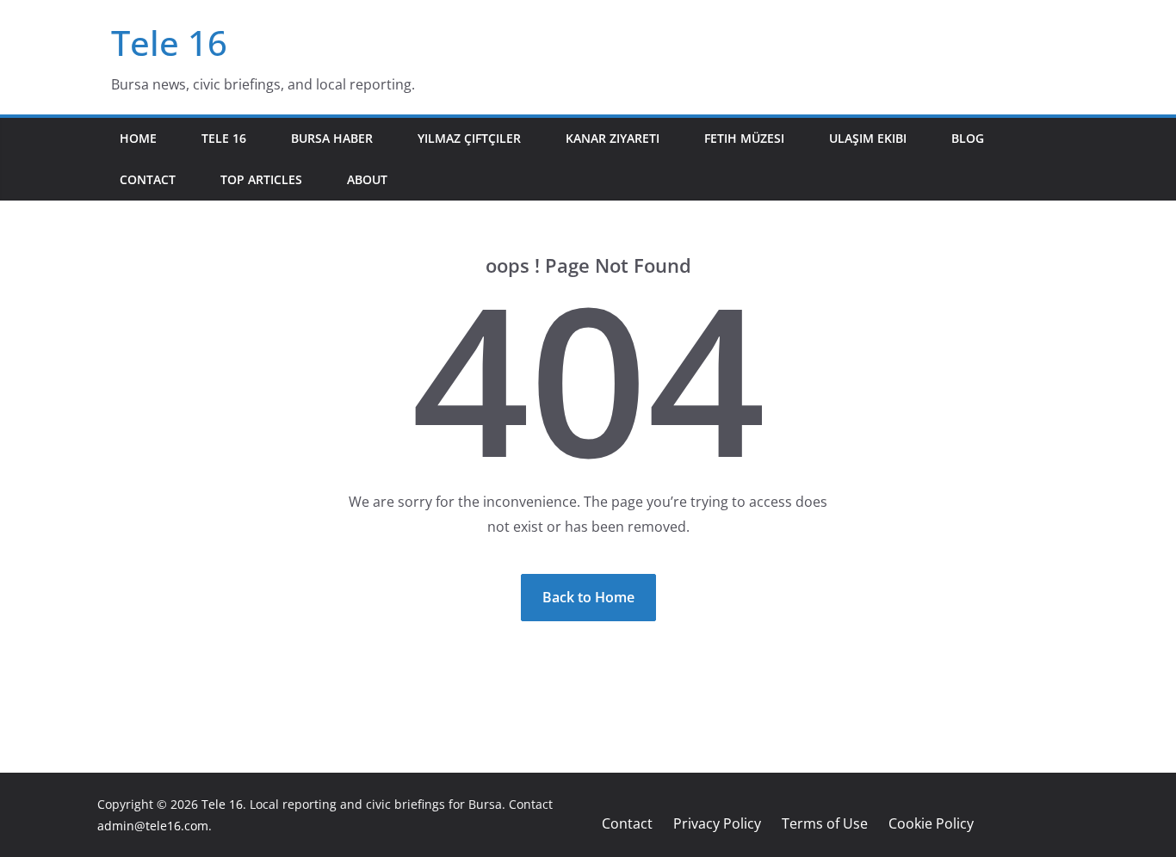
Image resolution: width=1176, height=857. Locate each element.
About (367, 179)
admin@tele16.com (152, 825)
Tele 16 (169, 42)
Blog (967, 138)
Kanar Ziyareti (612, 138)
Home (138, 138)
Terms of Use (825, 823)
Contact (148, 179)
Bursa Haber (332, 138)
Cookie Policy (931, 823)
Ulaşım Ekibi (868, 138)
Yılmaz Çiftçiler (469, 138)
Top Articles (261, 179)
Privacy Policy (717, 823)
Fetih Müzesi (744, 138)
